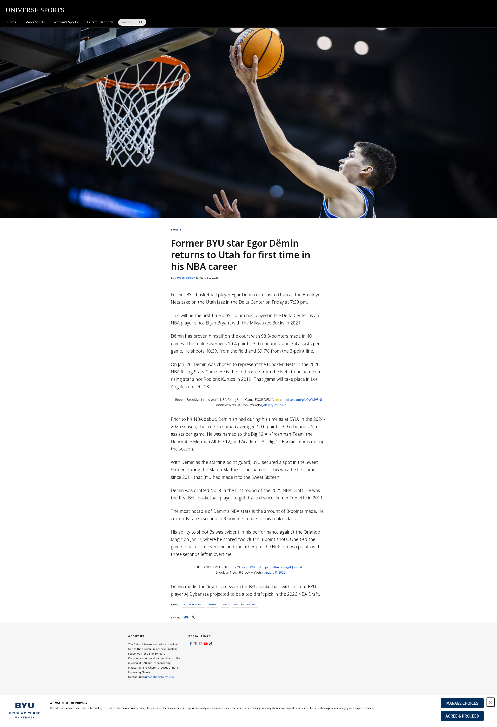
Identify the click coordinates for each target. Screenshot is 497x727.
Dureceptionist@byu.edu (159, 676)
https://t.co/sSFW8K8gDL (246, 567)
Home (11, 22)
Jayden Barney (185, 277)
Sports (176, 229)
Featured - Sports (245, 604)
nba (225, 604)
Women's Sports (66, 22)
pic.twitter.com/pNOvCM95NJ (301, 399)
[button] (490, 702)
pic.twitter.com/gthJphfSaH (284, 567)
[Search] (140, 22)
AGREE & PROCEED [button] (462, 716)
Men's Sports (35, 22)
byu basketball (193, 604)
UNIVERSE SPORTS (35, 10)
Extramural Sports (100, 22)
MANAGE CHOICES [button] (462, 703)
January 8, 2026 (274, 572)
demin (212, 604)
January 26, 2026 (274, 405)
